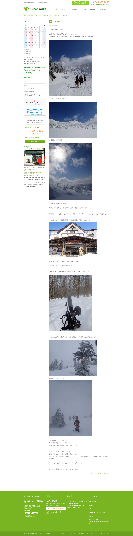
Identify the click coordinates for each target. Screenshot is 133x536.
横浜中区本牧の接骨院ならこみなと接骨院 (33, 2)
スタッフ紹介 (74, 9)
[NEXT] (44, 25)
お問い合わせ (103, 9)
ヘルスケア (64, 9)
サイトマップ (92, 523)
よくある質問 (93, 9)
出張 (25, 81)
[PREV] (25, 25)
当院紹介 (91, 505)
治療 (56, 9)
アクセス (83, 9)
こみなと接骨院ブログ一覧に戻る (99, 473)
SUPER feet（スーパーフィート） (97, 512)
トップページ (92, 501)
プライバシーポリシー (94, 519)
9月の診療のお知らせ (30, 91)
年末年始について (29, 88)
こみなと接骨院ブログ (55, 15)
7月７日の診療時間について (32, 95)
